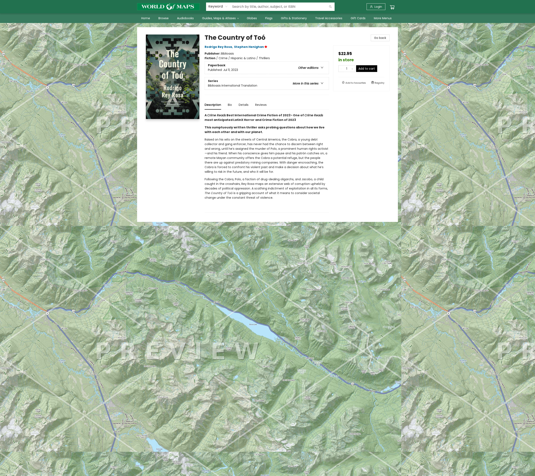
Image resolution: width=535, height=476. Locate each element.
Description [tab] (213, 105)
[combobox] (218, 6)
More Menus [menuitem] (383, 18)
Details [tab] (243, 105)
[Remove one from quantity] (341, 68)
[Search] (330, 7)
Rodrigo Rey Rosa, (219, 47)
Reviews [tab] (261, 105)
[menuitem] (145, 18)
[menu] (267, 18)
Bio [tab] (230, 105)
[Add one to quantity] (352, 68)
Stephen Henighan (249, 47)
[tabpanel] (267, 163)
